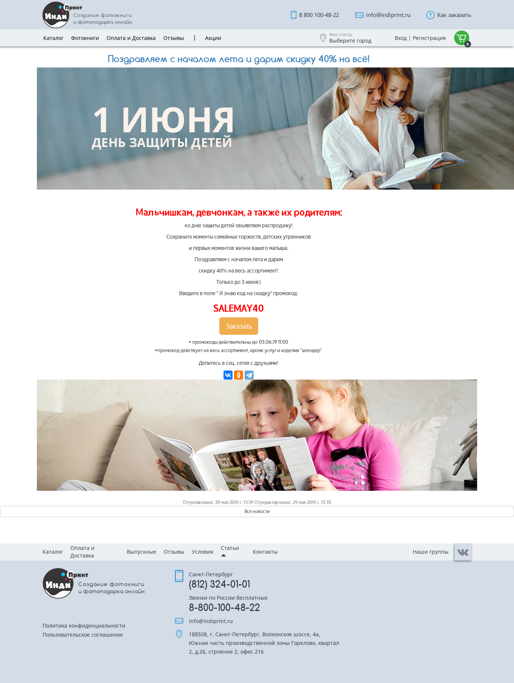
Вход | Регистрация (420, 37)
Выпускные (141, 551)
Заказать (239, 326)
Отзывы (174, 551)
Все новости (257, 511)
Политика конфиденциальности (84, 626)
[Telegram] (249, 375)
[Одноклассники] (238, 375)
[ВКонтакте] (228, 375)
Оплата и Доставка (82, 551)
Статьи (230, 547)
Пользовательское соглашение (83, 635)
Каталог (53, 551)
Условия (202, 551)
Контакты (265, 551)
